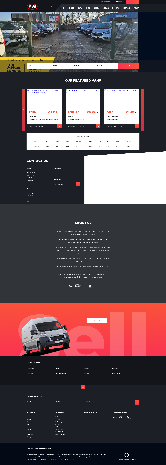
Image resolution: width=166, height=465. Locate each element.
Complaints (115, 8)
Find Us (88, 8)
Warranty (136, 8)
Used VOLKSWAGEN (115, 374)
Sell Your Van (97, 320)
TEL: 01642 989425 (118, 2)
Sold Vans (106, 8)
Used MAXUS (86, 368)
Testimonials (96, 8)
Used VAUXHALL (86, 374)
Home (64, 8)
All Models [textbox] (54, 66)
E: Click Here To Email (60, 434)
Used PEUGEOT (114, 368)
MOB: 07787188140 (105, 2)
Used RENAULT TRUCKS (60, 374)
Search (128, 66)
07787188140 (30, 196)
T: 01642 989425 (59, 429)
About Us (80, 8)
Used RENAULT (30, 374)
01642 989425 (30, 193)
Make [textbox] (30, 66)
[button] (83, 387)
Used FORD (57, 368)
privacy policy (47, 448)
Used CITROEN (30, 368)
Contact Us (132, 2)
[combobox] (38, 66)
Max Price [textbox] (99, 66)
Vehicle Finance (126, 8)
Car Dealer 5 (132, 459)
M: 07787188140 (59, 432)
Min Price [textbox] (76, 66)
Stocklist (71, 8)
